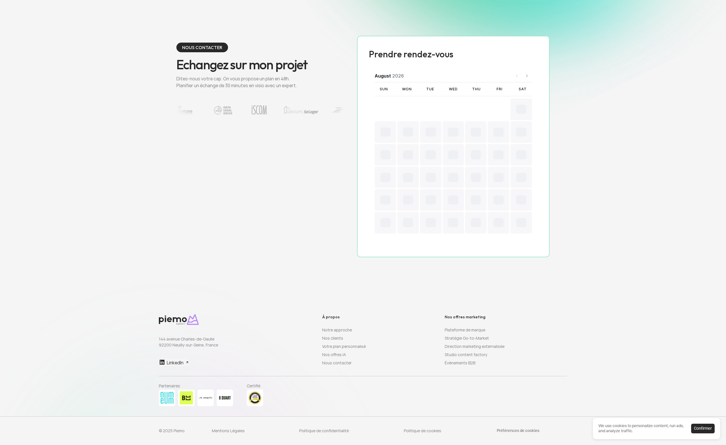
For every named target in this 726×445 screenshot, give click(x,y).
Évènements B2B (460, 362)
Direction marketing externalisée (475, 346)
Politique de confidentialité (324, 430)
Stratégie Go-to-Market (467, 338)
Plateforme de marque (465, 330)
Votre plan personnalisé (344, 346)
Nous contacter (337, 362)
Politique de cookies (422, 430)
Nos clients (332, 338)
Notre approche (337, 330)
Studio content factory (466, 354)
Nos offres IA (334, 354)
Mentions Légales (228, 430)
